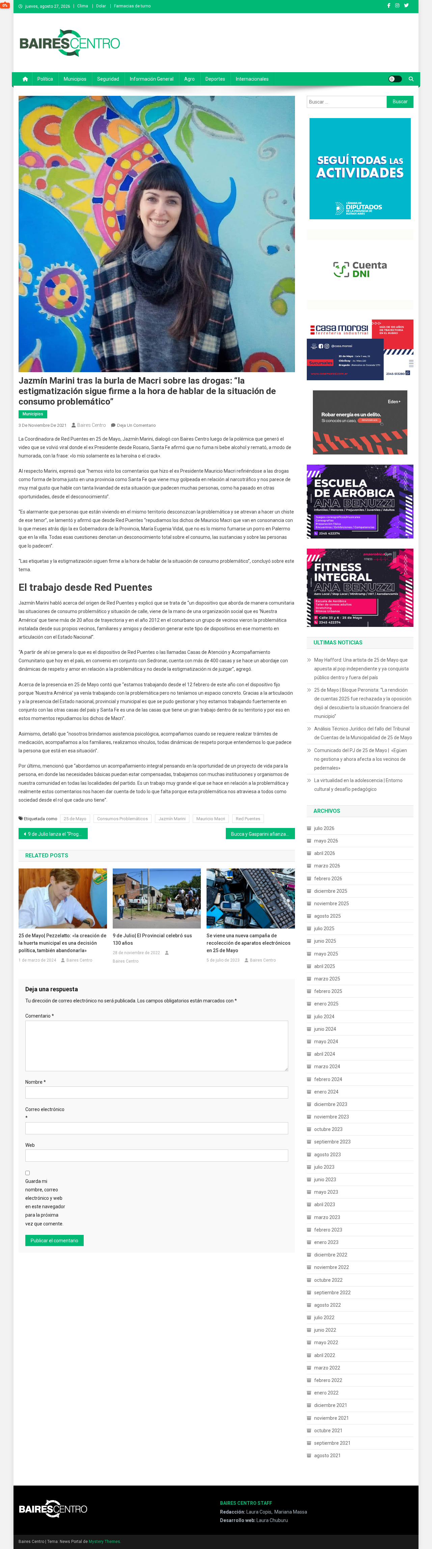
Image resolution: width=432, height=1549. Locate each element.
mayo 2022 (326, 1342)
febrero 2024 (328, 1079)
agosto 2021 (327, 1455)
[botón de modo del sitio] (395, 79)
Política (45, 79)
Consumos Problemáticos (122, 818)
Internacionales (252, 79)
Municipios (75, 79)
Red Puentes (248, 818)
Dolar (101, 6)
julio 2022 (324, 1317)
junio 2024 (325, 1029)
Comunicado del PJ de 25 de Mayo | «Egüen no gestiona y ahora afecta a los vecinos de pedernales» (360, 759)
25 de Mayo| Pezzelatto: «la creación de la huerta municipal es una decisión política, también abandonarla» (62, 943)
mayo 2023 (326, 1192)
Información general (151, 79)
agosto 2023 (327, 1154)
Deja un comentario (136, 425)
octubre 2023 (328, 1129)
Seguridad (108, 79)
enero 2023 (326, 1242)
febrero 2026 (328, 878)
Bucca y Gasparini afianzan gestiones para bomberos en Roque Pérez (263, 834)
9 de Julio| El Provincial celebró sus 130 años (152, 939)
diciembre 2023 (330, 1104)
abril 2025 (324, 966)
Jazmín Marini (172, 818)
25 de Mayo (75, 818)
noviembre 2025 (331, 903)
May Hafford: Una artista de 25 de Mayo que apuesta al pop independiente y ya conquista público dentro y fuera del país (361, 668)
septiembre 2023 (332, 1141)
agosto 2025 (327, 916)
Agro (189, 79)
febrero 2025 (328, 991)
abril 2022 (324, 1355)
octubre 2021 (328, 1430)
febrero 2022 (328, 1380)
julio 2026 (324, 828)
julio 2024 (324, 1016)
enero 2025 (326, 1003)
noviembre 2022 (331, 1267)
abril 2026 (324, 853)
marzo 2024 (327, 1066)
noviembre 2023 (331, 1116)
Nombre (35, 1082)
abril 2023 (324, 1204)
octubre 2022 (328, 1280)
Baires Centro (91, 425)
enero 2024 (326, 1092)
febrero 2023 (328, 1230)
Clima (82, 6)
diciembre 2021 (330, 1405)
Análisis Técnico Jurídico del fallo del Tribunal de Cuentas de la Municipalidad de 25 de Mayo (363, 733)
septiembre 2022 (332, 1292)
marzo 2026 (327, 865)
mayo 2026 (326, 840)
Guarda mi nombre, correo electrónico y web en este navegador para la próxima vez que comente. (45, 1202)
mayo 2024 (326, 1041)
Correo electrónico (44, 1114)
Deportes (215, 79)
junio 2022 (325, 1330)
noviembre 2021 (331, 1418)
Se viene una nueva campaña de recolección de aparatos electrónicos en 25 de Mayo (249, 943)
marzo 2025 (327, 978)
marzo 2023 (327, 1217)
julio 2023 (324, 1167)
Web (30, 1145)
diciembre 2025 (330, 891)
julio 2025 (324, 928)
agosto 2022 (327, 1305)
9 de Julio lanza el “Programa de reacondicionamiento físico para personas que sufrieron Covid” (58, 834)
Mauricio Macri (210, 818)
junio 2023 (325, 1179)
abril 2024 (324, 1054)
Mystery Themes (104, 1541)
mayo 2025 (326, 954)
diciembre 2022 (330, 1254)
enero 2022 (326, 1392)
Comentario (39, 1016)
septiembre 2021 (332, 1443)
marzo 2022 (327, 1368)
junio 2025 (325, 941)
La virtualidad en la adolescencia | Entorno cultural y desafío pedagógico (358, 785)
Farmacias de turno (132, 6)
